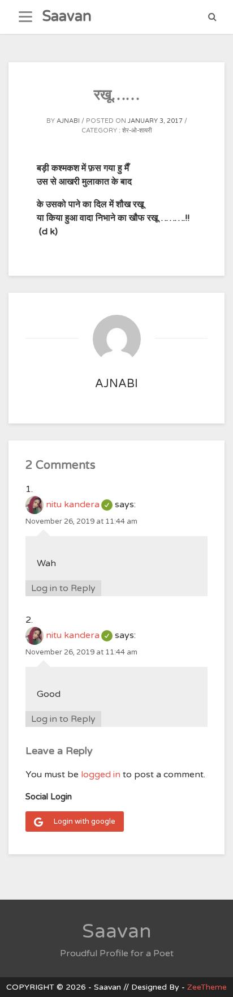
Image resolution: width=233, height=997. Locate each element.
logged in (100, 774)
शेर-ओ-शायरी (137, 130)
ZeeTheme (207, 987)
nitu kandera (79, 504)
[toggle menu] (25, 17)
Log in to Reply (63, 588)
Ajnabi (68, 121)
